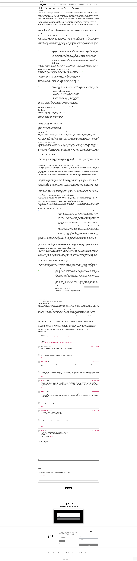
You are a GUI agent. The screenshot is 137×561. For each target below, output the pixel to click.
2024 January (81, 4)
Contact (95, 4)
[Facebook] (97, 1)
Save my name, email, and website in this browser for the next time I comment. (55, 472)
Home (55, 4)
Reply (42, 357)
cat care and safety (45, 402)
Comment (40, 446)
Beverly (42, 419)
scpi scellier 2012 (44, 361)
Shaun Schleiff (44, 380)
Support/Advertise (72, 4)
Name (39, 459)
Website (39, 468)
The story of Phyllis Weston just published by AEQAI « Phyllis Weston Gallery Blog (56, 336)
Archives (89, 4)
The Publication (62, 4)
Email (39, 464)
